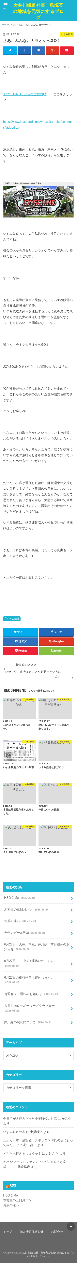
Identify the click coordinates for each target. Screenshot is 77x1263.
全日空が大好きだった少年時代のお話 (30, 1118)
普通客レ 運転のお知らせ (31, 994)
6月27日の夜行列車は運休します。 (29, 980)
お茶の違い (20, 921)
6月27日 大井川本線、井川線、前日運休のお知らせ (36, 946)
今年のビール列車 (24, 932)
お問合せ (57, 1231)
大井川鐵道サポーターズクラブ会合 (29, 1008)
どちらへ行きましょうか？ (22, 1153)
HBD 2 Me (19, 897)
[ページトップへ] (71, 1226)
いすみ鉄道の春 (14, 1132)
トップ (7, 1231)
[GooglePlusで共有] (53, 50)
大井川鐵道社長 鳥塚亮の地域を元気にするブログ (38, 11)
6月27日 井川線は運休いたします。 (30, 963)
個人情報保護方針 (31, 1231)
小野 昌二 (28, 1145)
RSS (12, 1185)
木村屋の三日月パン (26, 909)
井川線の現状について (27, 1022)
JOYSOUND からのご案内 (23, 94)
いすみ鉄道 (13, 618)
